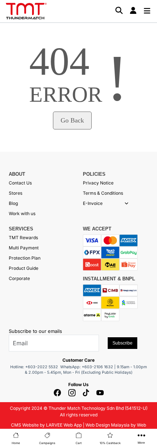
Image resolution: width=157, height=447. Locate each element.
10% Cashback (110, 443)
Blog (13, 203)
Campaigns (47, 443)
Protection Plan (25, 258)
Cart (79, 443)
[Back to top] (14, 434)
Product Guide (23, 268)
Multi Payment (24, 247)
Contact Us (20, 183)
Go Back (72, 120)
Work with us (22, 213)
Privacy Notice (98, 183)
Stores (15, 193)
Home (16, 443)
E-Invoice (93, 203)
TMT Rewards (23, 237)
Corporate (19, 278)
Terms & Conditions (103, 193)
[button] (127, 203)
